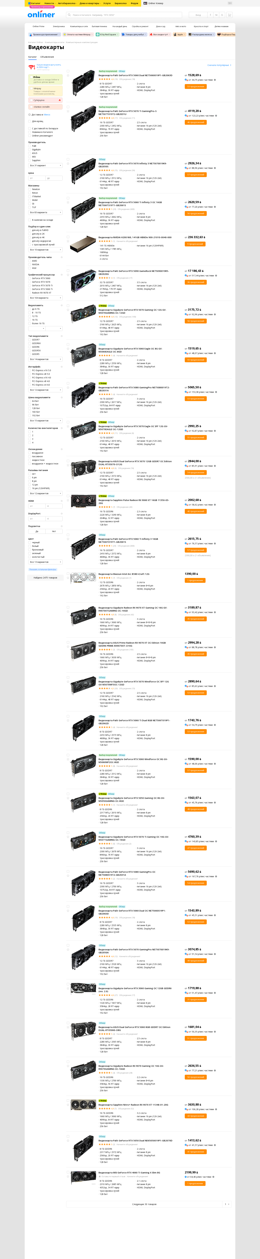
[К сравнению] (68, 71)
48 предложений (195, 809)
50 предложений (195, 1077)
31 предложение (195, 999)
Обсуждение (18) (127, 79)
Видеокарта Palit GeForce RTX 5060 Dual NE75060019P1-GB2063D (135, 75)
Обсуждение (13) (127, 688)
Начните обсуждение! (127, 241)
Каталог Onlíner (35, 42)
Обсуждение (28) (124, 1072)
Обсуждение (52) (126, 1108)
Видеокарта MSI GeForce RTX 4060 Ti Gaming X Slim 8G (129, 1172)
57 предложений (195, 174)
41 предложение (195, 1151)
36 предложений (195, 282)
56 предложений (195, 213)
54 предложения (195, 472)
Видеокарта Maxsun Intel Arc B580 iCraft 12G (124, 573)
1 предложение (195, 580)
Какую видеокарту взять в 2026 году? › (49, 65)
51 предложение (195, 1038)
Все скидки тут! (160, 34)
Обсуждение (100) (127, 316)
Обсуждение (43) (124, 507)
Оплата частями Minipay (78, 34)
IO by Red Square (108, 34)
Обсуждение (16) (126, 468)
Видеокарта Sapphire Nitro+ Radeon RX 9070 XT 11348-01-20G (133, 1104)
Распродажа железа (202, 34)
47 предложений (195, 848)
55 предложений (195, 359)
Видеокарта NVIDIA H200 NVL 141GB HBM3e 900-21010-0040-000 (135, 237)
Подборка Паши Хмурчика (234, 34)
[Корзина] (229, 15)
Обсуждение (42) (126, 614)
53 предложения (195, 86)
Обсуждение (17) (124, 278)
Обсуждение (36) (127, 170)
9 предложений (195, 244)
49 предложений (195, 960)
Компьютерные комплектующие (82, 42)
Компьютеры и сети (54, 42)
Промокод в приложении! (45, 34)
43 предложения (195, 1115)
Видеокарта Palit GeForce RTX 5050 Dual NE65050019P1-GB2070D (135, 1140)
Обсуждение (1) (123, 577)
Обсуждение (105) (124, 649)
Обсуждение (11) (127, 118)
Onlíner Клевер (155, 3)
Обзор (122, 71)
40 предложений (195, 511)
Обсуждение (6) (126, 433)
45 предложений (195, 618)
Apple (180, 34)
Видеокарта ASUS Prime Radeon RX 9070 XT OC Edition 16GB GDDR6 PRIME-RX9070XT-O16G (132, 644)
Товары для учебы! (135, 34)
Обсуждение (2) (123, 843)
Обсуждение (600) (125, 209)
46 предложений (195, 122)
